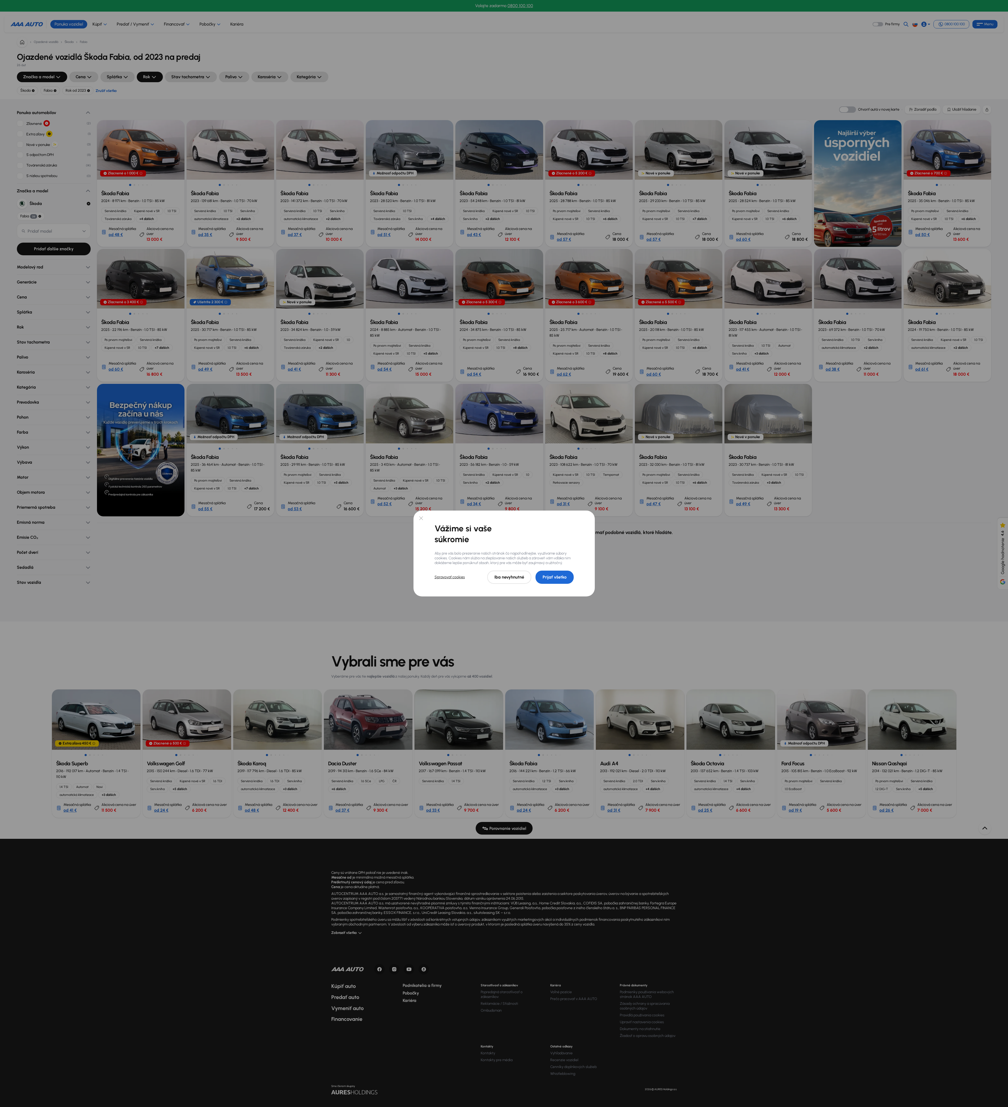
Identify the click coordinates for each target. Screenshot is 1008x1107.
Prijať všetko (555, 577)
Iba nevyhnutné (509, 577)
